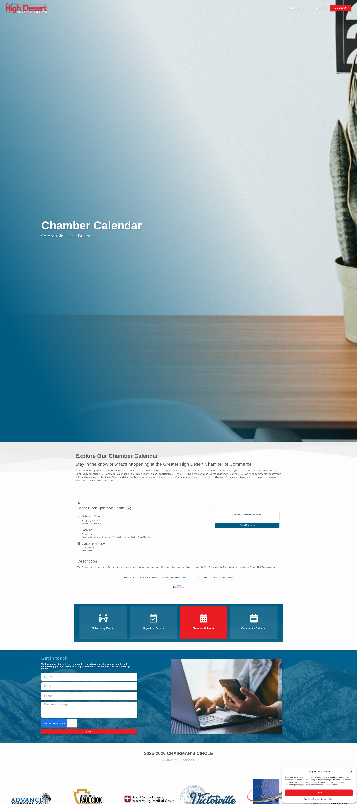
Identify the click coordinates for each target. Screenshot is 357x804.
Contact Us (213, 578)
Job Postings (203, 578)
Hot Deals (171, 578)
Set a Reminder (247, 525)
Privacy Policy (327, 799)
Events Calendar (159, 578)
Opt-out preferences (312, 799)
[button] (351, 771)
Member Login (301, 8)
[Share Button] (129, 508)
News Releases (146, 578)
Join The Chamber (226, 578)
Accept (319, 792)
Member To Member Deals (186, 578)
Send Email (87, 551)
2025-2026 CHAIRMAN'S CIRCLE (178, 753)
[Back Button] (79, 503)
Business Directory (131, 578)
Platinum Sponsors (178, 760)
